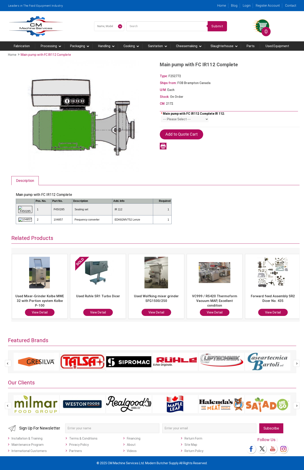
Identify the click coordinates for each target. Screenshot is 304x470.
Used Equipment (277, 46)
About (131, 444)
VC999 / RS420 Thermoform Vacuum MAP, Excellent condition (159, 300)
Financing (133, 438)
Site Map (190, 444)
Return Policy (193, 451)
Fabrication (22, 46)
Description (25, 181)
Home (221, 5)
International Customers (29, 451)
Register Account (268, 5)
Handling (104, 46)
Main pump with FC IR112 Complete (46, 54)
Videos (132, 451)
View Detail (43, 312)
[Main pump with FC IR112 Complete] (83, 116)
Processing (49, 46)
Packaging (77, 46)
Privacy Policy (79, 444)
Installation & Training (27, 438)
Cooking (129, 46)
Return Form (193, 438)
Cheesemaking (186, 46)
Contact (290, 5)
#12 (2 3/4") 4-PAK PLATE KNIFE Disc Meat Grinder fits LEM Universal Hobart (276, 300)
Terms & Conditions (83, 438)
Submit (217, 26)
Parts (251, 46)
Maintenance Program (28, 444)
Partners (75, 451)
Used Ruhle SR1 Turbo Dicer (43, 296)
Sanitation (155, 46)
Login (247, 5)
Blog (234, 5)
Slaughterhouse (222, 46)
